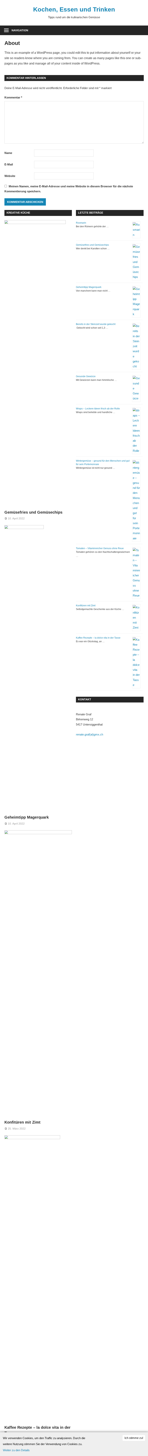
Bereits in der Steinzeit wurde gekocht (95, 324)
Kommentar (13, 97)
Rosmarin (81, 222)
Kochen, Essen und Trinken (74, 9)
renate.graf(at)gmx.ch (89, 734)
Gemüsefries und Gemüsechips (33, 512)
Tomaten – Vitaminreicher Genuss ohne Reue (100, 548)
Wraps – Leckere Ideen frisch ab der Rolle (98, 408)
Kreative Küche (18, 212)
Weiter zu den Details (16, 1450)
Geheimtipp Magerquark (26, 817)
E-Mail (8, 164)
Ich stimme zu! (133, 1437)
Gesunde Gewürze (86, 376)
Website (9, 176)
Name (8, 153)
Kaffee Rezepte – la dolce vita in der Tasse (98, 637)
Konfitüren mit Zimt (22, 1122)
